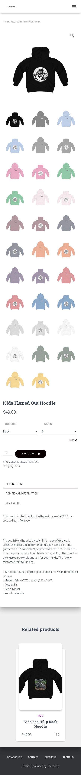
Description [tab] (14, 483)
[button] (72, 35)
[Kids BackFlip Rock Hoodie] (40, 676)
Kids (13, 21)
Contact (33, 757)
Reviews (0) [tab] (13, 503)
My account (14, 757)
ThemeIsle (53, 766)
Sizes (48, 423)
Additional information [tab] (22, 493)
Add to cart (28, 453)
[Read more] (57, 734)
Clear (71, 440)
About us (68, 757)
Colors (10, 423)
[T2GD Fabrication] (12, 6)
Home (6, 21)
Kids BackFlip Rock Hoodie (40, 724)
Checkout (50, 757)
